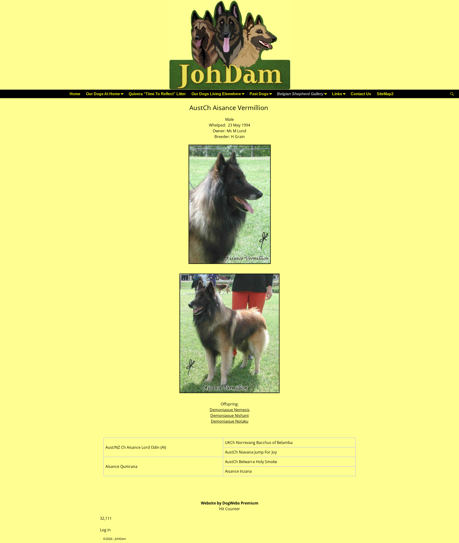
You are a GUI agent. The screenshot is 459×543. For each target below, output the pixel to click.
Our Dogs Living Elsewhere (216, 94)
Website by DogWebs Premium (229, 503)
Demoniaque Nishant (229, 415)
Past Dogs (259, 94)
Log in (105, 529)
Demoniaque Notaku (229, 421)
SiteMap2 (385, 94)
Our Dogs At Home (103, 94)
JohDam (120, 539)
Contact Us (361, 94)
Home (75, 94)
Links (337, 94)
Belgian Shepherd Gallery (300, 94)
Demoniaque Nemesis (230, 409)
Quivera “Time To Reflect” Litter (157, 94)
